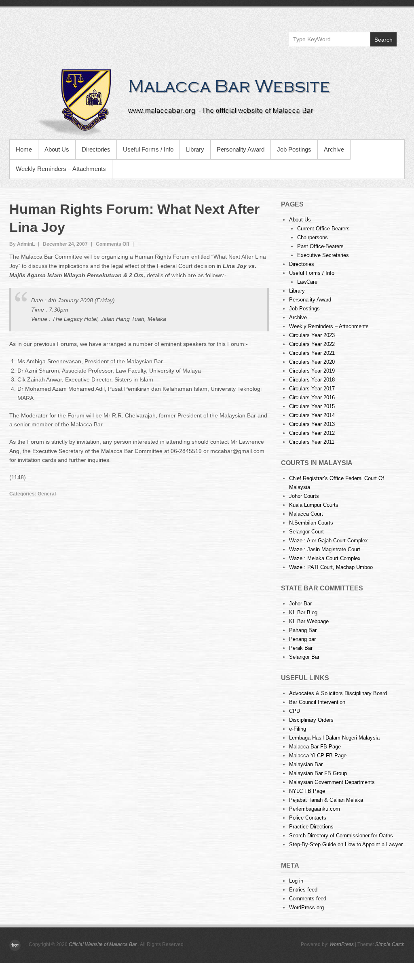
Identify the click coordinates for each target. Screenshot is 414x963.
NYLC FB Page (307, 791)
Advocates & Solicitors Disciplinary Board (338, 693)
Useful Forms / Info (148, 149)
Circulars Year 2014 (312, 415)
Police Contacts (307, 818)
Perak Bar (301, 648)
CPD (294, 711)
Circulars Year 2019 (312, 371)
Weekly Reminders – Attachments (61, 168)
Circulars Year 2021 (312, 353)
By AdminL (22, 244)
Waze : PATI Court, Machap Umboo (331, 567)
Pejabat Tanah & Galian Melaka (326, 800)
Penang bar (302, 639)
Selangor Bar (304, 657)
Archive (334, 149)
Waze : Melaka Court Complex (325, 558)
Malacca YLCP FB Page (317, 755)
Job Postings (294, 149)
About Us (56, 149)
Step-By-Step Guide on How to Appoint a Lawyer (346, 844)
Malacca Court (306, 514)
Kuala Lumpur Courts (313, 505)
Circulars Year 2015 (312, 406)
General (47, 494)
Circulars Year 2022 (312, 344)
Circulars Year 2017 (312, 389)
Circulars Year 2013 (312, 424)
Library (195, 149)
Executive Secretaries (323, 255)
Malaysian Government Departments (332, 782)
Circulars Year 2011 (311, 442)
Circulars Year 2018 (312, 380)
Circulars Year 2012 (312, 433)
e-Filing (297, 729)
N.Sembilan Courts (311, 523)
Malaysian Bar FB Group (318, 773)
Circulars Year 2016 (312, 397)
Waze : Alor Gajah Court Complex (328, 540)
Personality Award (240, 149)
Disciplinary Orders (311, 720)
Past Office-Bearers (320, 246)
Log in (296, 881)
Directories (96, 149)
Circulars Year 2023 (312, 335)
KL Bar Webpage (309, 621)
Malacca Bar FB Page (315, 747)
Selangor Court (306, 532)
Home (24, 149)
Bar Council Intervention (317, 702)
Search (383, 39)
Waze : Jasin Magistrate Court (324, 549)
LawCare (307, 282)
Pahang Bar (303, 630)
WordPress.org (306, 907)
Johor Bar (300, 604)
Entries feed (303, 890)
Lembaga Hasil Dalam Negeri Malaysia (334, 738)
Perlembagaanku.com (314, 809)
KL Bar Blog (303, 612)
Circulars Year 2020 (312, 362)
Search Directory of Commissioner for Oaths (341, 835)
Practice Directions (311, 827)
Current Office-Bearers (323, 228)
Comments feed (307, 899)
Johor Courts (304, 496)
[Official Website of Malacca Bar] (207, 101)
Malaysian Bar (306, 764)
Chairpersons (312, 237)
